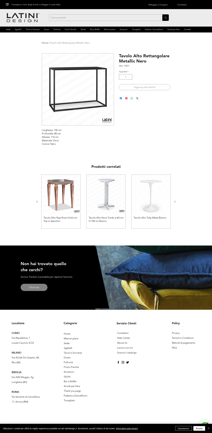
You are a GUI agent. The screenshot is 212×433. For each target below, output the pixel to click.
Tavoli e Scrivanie (73, 352)
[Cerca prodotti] (165, 17)
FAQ (174, 347)
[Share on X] (137, 98)
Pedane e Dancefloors (75, 395)
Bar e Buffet (70, 381)
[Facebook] (118, 362)
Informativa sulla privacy (127, 428)
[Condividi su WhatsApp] (132, 98)
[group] (106, 201)
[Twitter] (127, 362)
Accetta (199, 428)
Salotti (67, 376)
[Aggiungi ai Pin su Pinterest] (126, 98)
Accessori (69, 371)
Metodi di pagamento (183, 342)
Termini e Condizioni (183, 337)
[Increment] (130, 76)
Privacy (176, 333)
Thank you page (72, 390)
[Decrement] (121, 76)
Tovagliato (69, 400)
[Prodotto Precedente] (37, 201)
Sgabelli (68, 348)
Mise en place (71, 338)
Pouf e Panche (71, 367)
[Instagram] (123, 362)
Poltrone (68, 362)
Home (45, 42)
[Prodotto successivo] (175, 201)
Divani (67, 357)
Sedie (67, 343)
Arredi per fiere (72, 386)
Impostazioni (183, 428)
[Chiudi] (208, 428)
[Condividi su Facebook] (121, 98)
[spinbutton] (125, 76)
